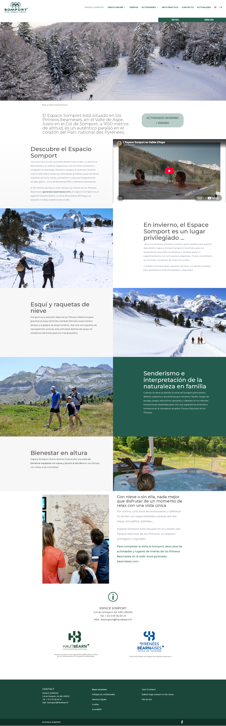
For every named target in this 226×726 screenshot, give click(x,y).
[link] (16, 7)
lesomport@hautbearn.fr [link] (116, 619)
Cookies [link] (95, 704)
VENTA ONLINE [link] (115, 7)
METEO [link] (175, 19)
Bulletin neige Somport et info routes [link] (158, 694)
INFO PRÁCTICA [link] (170, 7)
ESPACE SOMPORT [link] (94, 7)
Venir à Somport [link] (149, 689)
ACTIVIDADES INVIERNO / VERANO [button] (163, 120)
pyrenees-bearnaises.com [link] (56, 192)
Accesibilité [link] (96, 709)
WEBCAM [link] (209, 19)
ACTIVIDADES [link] (149, 7)
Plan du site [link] (147, 699)
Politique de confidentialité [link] (103, 694)
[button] (182, 722)
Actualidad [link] (204, 7)
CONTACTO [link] (188, 7)
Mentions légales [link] (99, 699)
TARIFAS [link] (133, 7)
